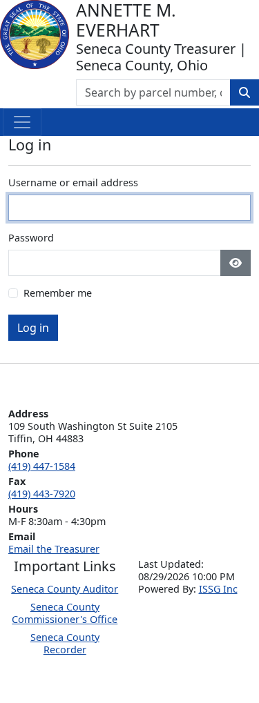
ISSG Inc (218, 588)
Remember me (57, 293)
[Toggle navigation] (22, 122)
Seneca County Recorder (64, 643)
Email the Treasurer (53, 548)
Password (31, 238)
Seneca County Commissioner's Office (64, 613)
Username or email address (73, 183)
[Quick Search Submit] (244, 92)
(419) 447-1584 (41, 466)
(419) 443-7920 (41, 493)
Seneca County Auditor (64, 588)
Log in (33, 327)
